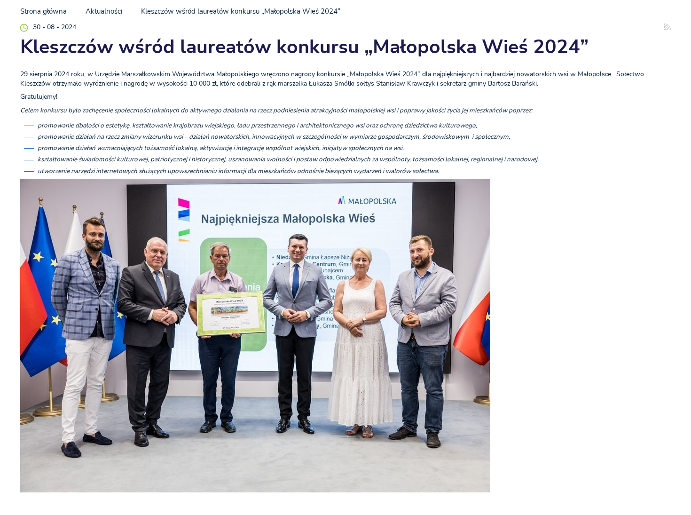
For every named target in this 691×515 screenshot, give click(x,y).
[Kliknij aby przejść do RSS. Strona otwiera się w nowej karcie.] (667, 28)
